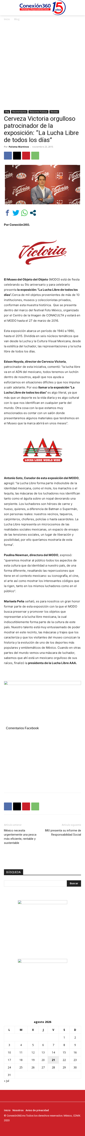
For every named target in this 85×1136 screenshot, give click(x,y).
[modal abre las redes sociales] (32, 212)
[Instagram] (11, 1127)
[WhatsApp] (35, 156)
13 (43, 1052)
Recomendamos (19, 111)
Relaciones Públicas (38, 111)
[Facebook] (8, 156)
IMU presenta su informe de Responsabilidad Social (63, 832)
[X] (17, 156)
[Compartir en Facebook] (7, 212)
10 (9, 1052)
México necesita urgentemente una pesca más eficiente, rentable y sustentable (20, 837)
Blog (16, 19)
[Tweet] (15, 212)
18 (21, 1060)
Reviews (54, 111)
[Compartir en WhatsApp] (24, 212)
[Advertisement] (42, 65)
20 (43, 1060)
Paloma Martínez (19, 146)
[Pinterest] (26, 156)
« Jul (6, 1081)
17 (9, 1060)
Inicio (7, 19)
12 (33, 1052)
